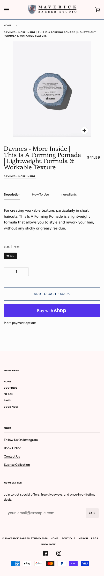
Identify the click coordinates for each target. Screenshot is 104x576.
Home (8, 25)
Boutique (11, 387)
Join (92, 513)
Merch (8, 394)
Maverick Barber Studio (23, 538)
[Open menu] (11, 9)
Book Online (12, 448)
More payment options (20, 323)
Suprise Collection (17, 464)
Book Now (11, 407)
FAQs (7, 400)
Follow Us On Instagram (21, 440)
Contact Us (12, 456)
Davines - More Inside (20, 176)
